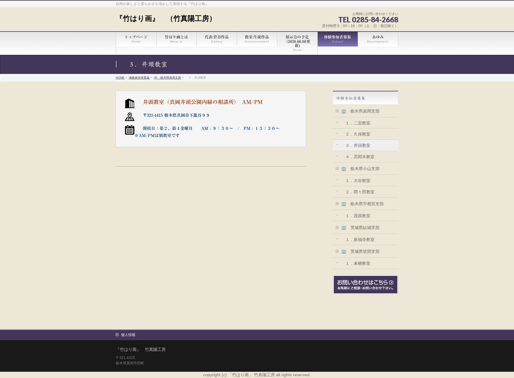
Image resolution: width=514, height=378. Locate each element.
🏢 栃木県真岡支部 (360, 111)
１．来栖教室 (355, 263)
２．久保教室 (355, 134)
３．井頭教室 (355, 145)
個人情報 (128, 335)
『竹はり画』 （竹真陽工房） (166, 18)
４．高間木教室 (357, 156)
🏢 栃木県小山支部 (360, 168)
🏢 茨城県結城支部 (360, 227)
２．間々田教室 (357, 191)
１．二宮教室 (355, 123)
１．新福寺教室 (357, 239)
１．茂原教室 (355, 215)
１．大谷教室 (355, 180)
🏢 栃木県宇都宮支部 (362, 203)
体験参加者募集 (350, 98)
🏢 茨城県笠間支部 (360, 251)
